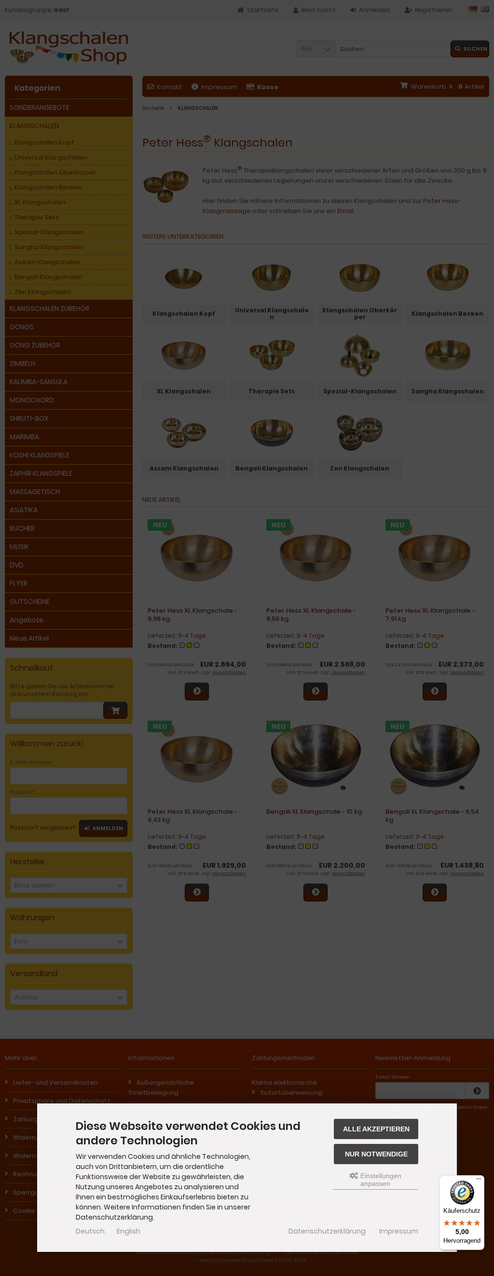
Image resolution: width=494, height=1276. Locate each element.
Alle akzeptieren (376, 1129)
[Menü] (478, 1181)
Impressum (398, 1231)
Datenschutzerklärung (327, 1231)
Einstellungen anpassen (379, 1179)
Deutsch (90, 1231)
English (128, 1231)
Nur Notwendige (376, 1154)
